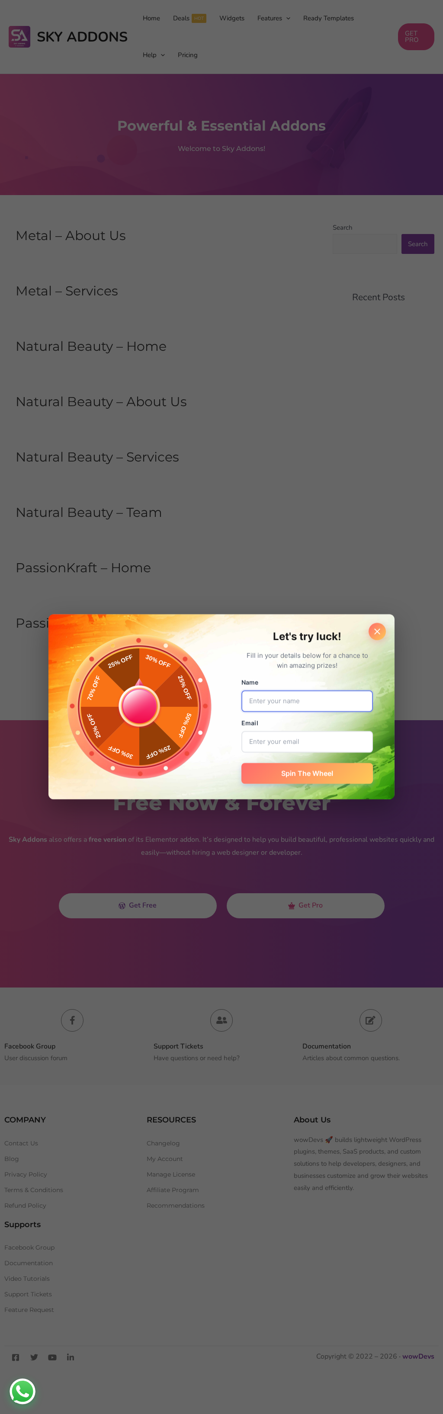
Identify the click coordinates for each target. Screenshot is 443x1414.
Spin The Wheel (307, 774)
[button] (22, 1391)
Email (249, 723)
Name (250, 682)
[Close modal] (377, 631)
